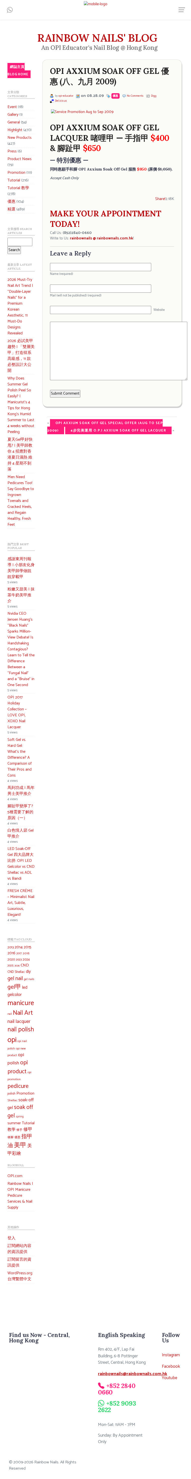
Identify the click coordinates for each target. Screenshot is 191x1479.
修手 (19, 1130)
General (13, 122)
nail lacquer (18, 1021)
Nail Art (23, 1013)
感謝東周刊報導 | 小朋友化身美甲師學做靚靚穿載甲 (21, 568)
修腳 (10, 1137)
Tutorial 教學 (18, 188)
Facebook (171, 1366)
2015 (27, 947)
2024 (26, 959)
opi (11, 1040)
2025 (10, 965)
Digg (153, 96)
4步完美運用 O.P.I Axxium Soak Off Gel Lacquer (118, 430)
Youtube (169, 1378)
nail (9, 1014)
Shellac (12, 1100)
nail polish (20, 1029)
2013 (10, 947)
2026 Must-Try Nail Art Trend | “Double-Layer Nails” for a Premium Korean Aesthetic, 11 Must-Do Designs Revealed (20, 306)
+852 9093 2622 (117, 1406)
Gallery (12, 114)
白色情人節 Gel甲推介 (20, 833)
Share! (160, 199)
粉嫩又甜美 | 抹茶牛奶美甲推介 (21, 595)
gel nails (29, 979)
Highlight (14, 130)
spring (20, 1116)
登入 (11, 1238)
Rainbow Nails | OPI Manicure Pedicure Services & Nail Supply (20, 1195)
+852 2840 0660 (116, 1389)
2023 (19, 959)
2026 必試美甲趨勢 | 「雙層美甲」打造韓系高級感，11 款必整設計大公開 (21, 356)
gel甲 (14, 987)
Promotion (16, 172)
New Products (19, 137)
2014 (19, 947)
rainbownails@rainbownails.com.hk (132, 1374)
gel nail (15, 978)
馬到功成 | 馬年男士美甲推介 (21, 790)
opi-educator (65, 96)
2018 (26, 953)
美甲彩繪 (19, 1149)
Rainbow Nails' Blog (97, 38)
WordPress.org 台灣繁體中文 (19, 1276)
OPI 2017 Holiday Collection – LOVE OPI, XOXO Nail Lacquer (17, 712)
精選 (11, 209)
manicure (20, 1003)
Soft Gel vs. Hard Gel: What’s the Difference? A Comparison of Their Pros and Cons (19, 757)
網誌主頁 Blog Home (17, 70)
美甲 (20, 1145)
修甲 (27, 1129)
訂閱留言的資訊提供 (19, 1262)
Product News (19, 159)
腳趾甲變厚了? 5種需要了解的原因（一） (20, 812)
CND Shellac (16, 972)
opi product (17, 1067)
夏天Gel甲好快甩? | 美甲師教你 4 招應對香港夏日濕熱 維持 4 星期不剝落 (20, 454)
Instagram (171, 1355)
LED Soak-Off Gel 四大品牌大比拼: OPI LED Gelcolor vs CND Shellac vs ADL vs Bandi (21, 863)
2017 (19, 953)
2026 (17, 965)
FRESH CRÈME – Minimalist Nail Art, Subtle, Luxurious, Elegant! (20, 903)
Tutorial (13, 180)
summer (14, 1123)
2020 (11, 959)
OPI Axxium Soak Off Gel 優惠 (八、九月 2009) (109, 76)
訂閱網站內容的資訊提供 (19, 1249)
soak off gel (20, 1111)
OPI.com (14, 1176)
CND (25, 965)
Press (12, 151)
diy (28, 971)
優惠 (11, 201)
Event (12, 107)
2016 (11, 953)
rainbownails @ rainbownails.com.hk (101, 238)
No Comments (135, 96)
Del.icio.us (61, 101)
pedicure (18, 1086)
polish (11, 1093)
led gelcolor (17, 991)
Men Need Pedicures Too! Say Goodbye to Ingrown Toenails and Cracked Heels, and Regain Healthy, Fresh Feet (20, 501)
